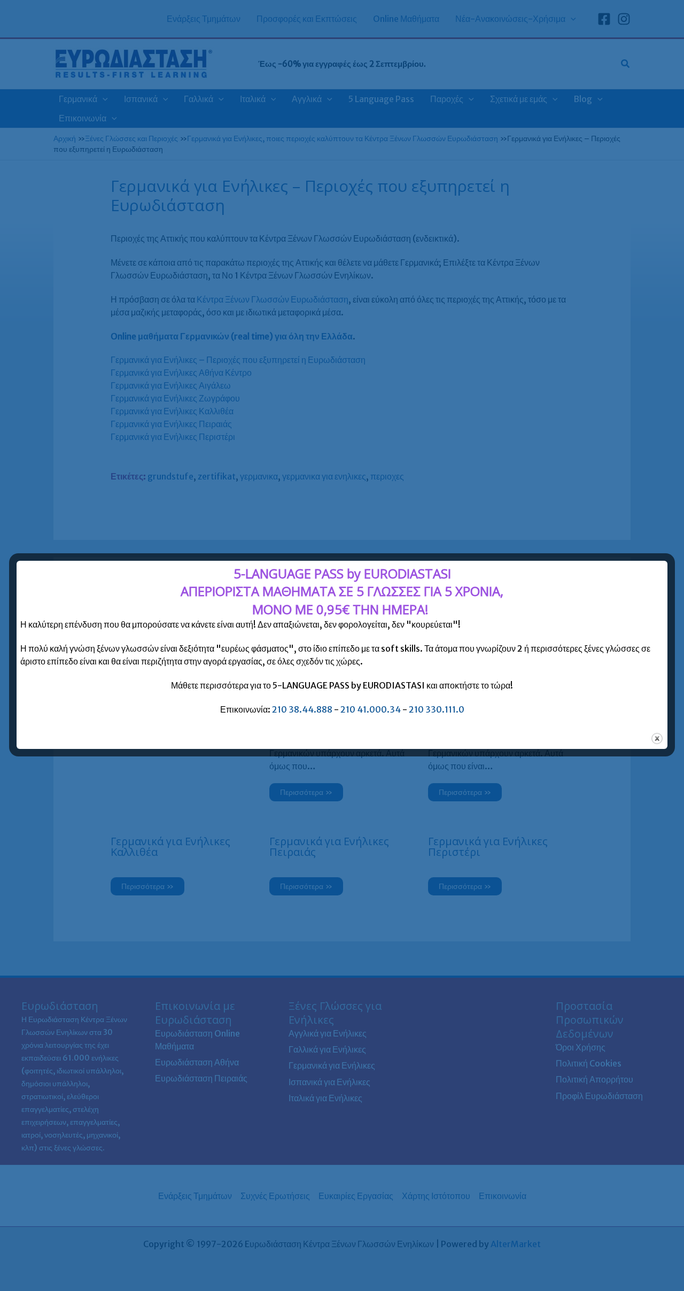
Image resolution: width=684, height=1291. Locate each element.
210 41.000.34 (370, 709)
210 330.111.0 (436, 709)
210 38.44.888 (302, 709)
